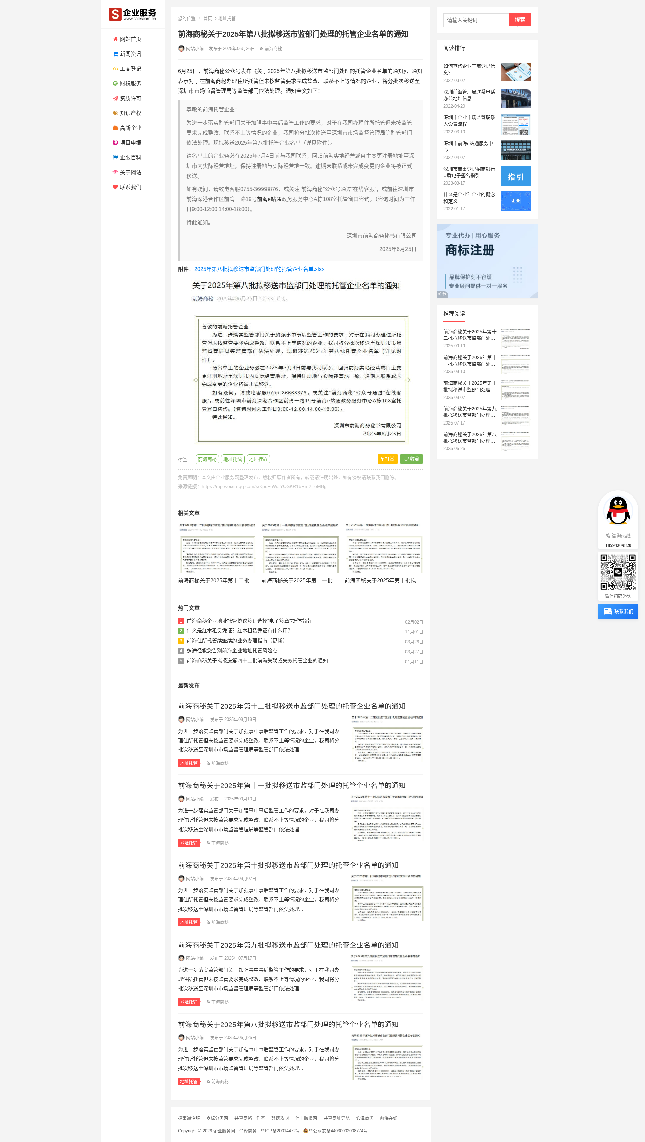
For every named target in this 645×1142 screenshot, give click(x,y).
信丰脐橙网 (306, 1118)
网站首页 (130, 39)
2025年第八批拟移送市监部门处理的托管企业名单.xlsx (259, 269)
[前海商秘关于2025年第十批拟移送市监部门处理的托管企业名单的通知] (384, 548)
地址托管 (227, 18)
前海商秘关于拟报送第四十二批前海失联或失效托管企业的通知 (257, 660)
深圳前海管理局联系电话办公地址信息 (469, 95)
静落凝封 (280, 1118)
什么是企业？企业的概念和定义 (469, 198)
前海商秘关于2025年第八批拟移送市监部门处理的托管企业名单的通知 (288, 1024)
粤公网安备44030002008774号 (338, 1130)
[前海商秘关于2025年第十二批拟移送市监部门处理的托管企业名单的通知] (217, 548)
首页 (207, 18)
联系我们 (130, 187)
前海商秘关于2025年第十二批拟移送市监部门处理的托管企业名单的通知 (292, 706)
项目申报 (130, 143)
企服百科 (130, 157)
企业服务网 (227, 477)
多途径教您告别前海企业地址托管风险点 (232, 650)
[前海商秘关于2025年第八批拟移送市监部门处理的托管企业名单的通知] (386, 1056)
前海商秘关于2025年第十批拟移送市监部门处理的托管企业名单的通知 (288, 865)
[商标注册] (487, 296)
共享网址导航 (337, 1118)
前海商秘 (207, 459)
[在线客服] (618, 509)
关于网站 (130, 172)
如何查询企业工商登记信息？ (469, 69)
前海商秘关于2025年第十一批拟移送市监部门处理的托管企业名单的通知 (292, 785)
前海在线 (388, 1118)
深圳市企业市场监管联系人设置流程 (469, 121)
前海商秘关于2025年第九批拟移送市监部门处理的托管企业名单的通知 (288, 945)
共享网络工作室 (249, 1118)
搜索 (520, 20)
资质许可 (130, 98)
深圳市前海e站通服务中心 (468, 147)
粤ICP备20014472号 (280, 1130)
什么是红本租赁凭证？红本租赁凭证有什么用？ (240, 630)
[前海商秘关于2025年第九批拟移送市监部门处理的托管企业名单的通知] (386, 977)
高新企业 (130, 128)
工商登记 (130, 69)
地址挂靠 (258, 459)
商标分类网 (217, 1118)
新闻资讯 (130, 54)
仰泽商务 (365, 1118)
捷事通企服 (189, 1118)
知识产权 (130, 113)
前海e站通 (269, 199)
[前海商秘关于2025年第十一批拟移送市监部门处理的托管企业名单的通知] (300, 548)
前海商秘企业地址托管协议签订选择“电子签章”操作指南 (249, 621)
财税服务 (130, 83)
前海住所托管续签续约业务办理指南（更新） (237, 640)
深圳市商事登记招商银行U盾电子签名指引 (469, 172)
